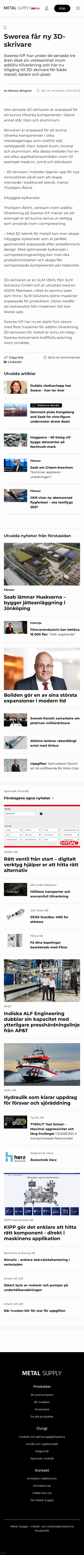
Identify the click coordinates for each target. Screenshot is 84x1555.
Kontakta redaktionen (42, 1478)
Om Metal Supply (42, 1500)
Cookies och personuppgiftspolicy (42, 1436)
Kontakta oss (42, 1485)
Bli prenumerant (42, 1395)
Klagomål (42, 1451)
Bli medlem (42, 1402)
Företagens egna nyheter (27, 798)
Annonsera (42, 1409)
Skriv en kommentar (64, 357)
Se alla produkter (42, 1416)
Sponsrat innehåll (42, 1458)
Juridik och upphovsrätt (42, 1444)
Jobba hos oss (42, 1493)
